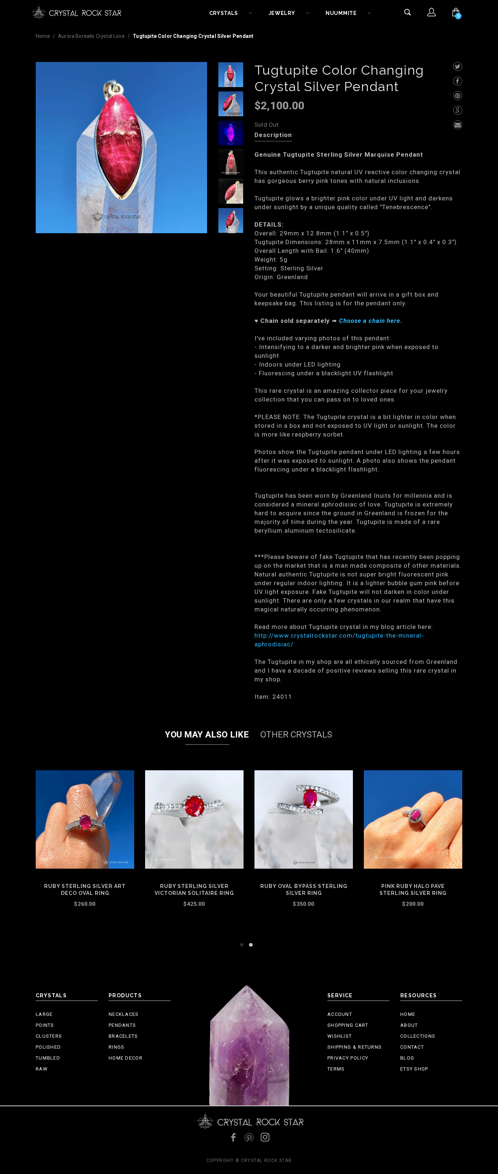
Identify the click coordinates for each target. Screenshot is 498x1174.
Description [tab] (273, 134)
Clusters (49, 1036)
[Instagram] (265, 1137)
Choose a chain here (369, 320)
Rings (117, 1047)
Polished (48, 1047)
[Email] (457, 124)
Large (44, 1014)
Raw (42, 1069)
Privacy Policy (347, 1058)
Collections (417, 1036)
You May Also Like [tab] (207, 734)
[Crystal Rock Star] (75, 11)
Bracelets (123, 1036)
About (409, 1025)
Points (45, 1025)
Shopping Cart (347, 1025)
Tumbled (48, 1058)
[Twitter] (457, 66)
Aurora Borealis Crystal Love (91, 36)
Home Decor (126, 1058)
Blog (407, 1058)
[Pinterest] (457, 95)
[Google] (457, 110)
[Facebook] (457, 81)
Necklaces (124, 1014)
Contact (412, 1047)
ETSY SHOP (414, 1069)
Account (339, 1014)
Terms (336, 1069)
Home (43, 36)
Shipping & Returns (354, 1047)
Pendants (122, 1025)
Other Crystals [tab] (296, 734)
